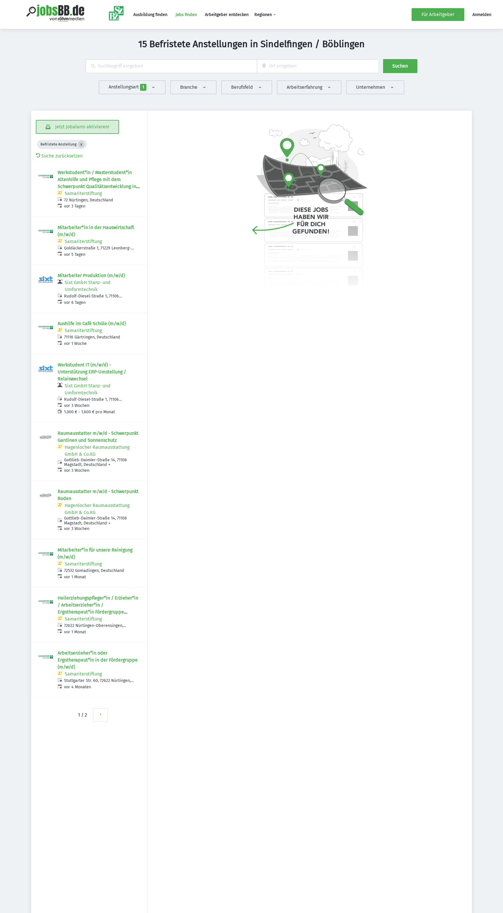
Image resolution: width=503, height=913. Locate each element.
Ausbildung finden (150, 14)
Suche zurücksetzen (62, 156)
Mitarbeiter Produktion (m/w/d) (91, 275)
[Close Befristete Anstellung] (81, 144)
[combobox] (171, 66)
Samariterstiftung (83, 193)
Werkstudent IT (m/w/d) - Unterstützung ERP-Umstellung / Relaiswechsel (92, 372)
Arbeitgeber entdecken (227, 14)
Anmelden (481, 14)
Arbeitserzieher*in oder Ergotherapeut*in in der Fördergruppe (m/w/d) (98, 660)
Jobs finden (186, 14)
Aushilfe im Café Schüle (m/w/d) (92, 323)
